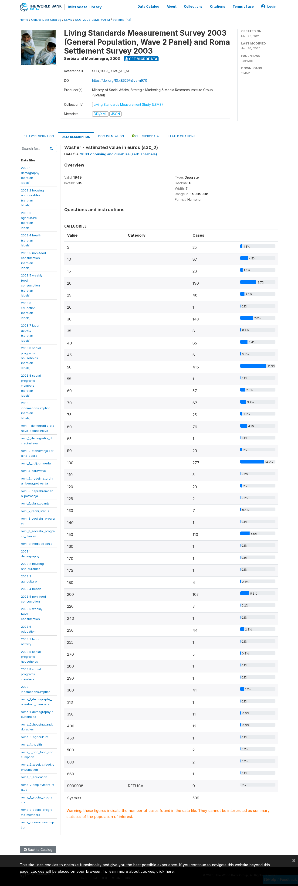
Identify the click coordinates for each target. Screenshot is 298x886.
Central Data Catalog (46, 19)
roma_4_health (31, 744)
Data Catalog (148, 6)
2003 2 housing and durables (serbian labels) (118, 154)
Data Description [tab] (76, 137)
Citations (217, 6)
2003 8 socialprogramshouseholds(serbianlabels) (31, 358)
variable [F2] (122, 19)
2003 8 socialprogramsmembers (31, 674)
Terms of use (243, 6)
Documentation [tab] (111, 136)
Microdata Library (85, 7)
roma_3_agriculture (35, 737)
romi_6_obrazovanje (35, 503)
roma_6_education (34, 777)
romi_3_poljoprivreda (36, 463)
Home (24, 19)
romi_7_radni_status (35, 511)
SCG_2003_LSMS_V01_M (92, 19)
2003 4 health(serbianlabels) (31, 240)
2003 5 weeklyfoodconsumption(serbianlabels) (31, 285)
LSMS (68, 19)
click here (165, 871)
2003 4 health (31, 589)
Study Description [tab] (39, 136)
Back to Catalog (39, 850)
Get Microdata (142, 59)
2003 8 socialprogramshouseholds (31, 657)
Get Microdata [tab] (147, 136)
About (171, 6)
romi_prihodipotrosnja (36, 543)
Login (271, 6)
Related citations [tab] (181, 136)
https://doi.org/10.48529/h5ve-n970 (119, 80)
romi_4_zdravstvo (33, 471)
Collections (193, 6)
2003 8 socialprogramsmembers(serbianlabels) (31, 385)
